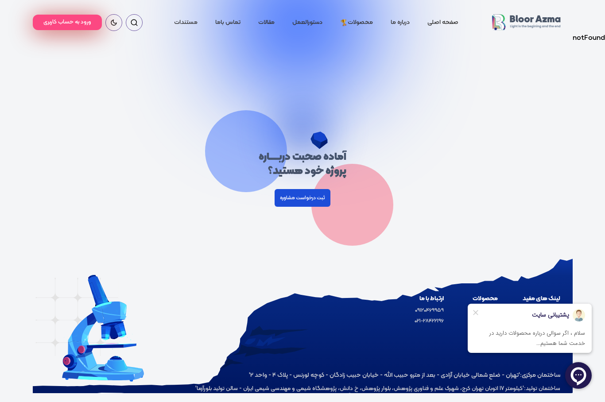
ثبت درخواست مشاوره (302, 198)
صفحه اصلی (442, 22)
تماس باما (227, 22)
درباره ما (400, 22)
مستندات (186, 22)
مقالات (266, 22)
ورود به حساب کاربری (67, 22)
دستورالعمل (307, 22)
